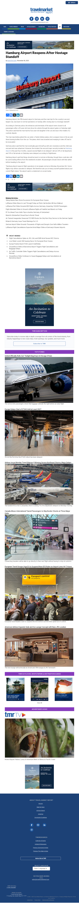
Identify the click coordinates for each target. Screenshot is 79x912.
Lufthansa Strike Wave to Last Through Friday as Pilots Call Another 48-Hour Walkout (34, 203)
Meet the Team (41, 807)
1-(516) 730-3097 (11, 887)
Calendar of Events (40, 840)
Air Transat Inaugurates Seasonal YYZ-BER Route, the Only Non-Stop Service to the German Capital (39, 218)
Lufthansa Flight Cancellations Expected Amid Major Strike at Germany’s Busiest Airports (35, 227)
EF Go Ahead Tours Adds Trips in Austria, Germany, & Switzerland (27, 212)
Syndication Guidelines (40, 817)
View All (39, 703)
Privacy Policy (38, 899)
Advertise (40, 814)
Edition (73, 2)
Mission (41, 803)
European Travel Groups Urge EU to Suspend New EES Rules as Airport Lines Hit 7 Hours (38, 567)
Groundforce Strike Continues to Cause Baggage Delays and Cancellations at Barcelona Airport (35, 257)
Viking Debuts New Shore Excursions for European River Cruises (27, 200)
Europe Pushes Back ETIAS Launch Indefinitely (25, 244)
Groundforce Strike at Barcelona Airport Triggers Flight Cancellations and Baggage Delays (33, 247)
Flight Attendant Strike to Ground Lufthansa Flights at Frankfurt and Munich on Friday (34, 209)
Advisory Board (40, 810)
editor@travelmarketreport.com (40, 879)
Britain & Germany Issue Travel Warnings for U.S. (22, 221)
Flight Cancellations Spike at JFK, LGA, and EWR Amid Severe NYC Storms (34, 238)
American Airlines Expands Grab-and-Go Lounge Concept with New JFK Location (35, 627)
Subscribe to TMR (39, 343)
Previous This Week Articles (40, 851)
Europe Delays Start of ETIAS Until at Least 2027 (23, 409)
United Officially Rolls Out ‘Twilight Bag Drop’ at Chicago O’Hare (28, 356)
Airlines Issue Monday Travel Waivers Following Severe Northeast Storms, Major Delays (38, 463)
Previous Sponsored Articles (40, 847)
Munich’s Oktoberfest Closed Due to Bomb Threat (22, 215)
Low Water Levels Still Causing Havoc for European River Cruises (31, 241)
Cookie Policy (30, 899)
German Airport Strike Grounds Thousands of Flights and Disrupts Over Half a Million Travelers (37, 224)
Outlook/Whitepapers (40, 844)
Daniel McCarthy (12, 60)
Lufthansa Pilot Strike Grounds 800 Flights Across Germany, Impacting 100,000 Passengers (36, 206)
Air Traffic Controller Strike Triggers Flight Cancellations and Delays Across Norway (34, 252)
